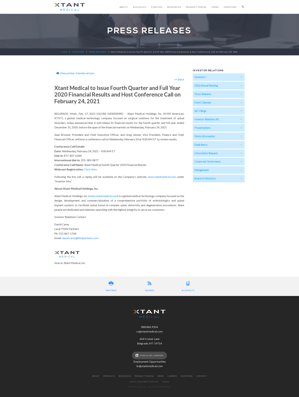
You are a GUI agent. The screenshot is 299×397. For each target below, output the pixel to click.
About (124, 7)
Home (64, 52)
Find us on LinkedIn (151, 355)
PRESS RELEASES (97, 52)
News (215, 7)
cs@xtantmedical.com (149, 331)
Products (109, 376)
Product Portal (196, 7)
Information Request (206, 153)
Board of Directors (205, 178)
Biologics (139, 7)
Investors (230, 7)
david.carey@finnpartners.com (80, 238)
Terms (165, 382)
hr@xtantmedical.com (150, 366)
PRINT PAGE (111, 290)
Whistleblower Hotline (144, 382)
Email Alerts (200, 144)
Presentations (202, 127)
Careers (172, 376)
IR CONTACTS (188, 290)
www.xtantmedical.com (162, 176)
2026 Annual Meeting (206, 85)
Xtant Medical (69, 7)
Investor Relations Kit (206, 119)
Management (201, 169)
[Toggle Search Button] (243, 6)
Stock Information (204, 136)
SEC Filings (200, 110)
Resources (174, 7)
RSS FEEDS (149, 290)
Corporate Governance (207, 161)
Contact (201, 376)
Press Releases (202, 94)
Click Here (90, 169)
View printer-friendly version (77, 73)
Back (181, 79)
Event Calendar (202, 102)
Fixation (156, 7)
